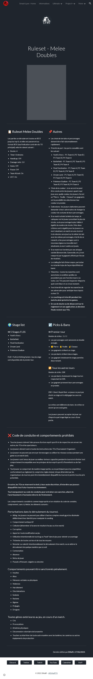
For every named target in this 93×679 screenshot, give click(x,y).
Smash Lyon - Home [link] (27, 3)
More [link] (80, 3)
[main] (46, 51)
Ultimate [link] (56, 3)
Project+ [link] (69, 3)
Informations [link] (44, 3)
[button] (90, 3)
